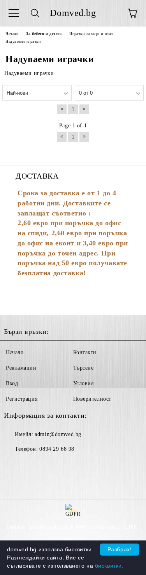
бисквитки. (109, 566)
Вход (12, 383)
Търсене (83, 368)
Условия (83, 383)
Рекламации (21, 368)
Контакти (85, 352)
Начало (14, 352)
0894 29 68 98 (56, 449)
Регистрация (21, 399)
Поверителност (92, 399)
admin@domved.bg (58, 434)
